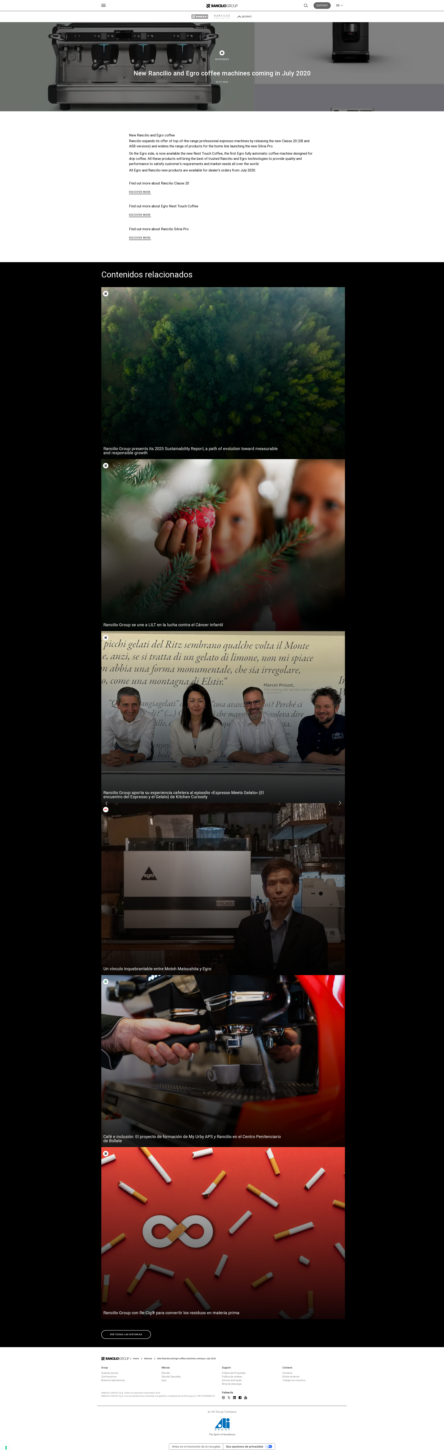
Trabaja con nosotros (293, 1380)
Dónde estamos (291, 1376)
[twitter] (229, 1397)
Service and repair (232, 1380)
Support (322, 5)
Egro (164, 1380)
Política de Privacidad (233, 1373)
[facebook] (240, 1397)
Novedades (222, 59)
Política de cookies (232, 1376)
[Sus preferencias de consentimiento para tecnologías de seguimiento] (6, 1447)
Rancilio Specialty (171, 1376)
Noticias (148, 1358)
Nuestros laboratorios (113, 1380)
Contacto (287, 1373)
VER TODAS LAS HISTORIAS (126, 1334)
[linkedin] (234, 1397)
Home (136, 1358)
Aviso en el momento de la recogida (196, 1446)
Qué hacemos (109, 1376)
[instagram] (223, 1397)
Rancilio (166, 1373)
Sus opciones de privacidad (244, 1446)
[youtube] (245, 1397)
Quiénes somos (109, 1373)
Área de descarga (231, 1384)
